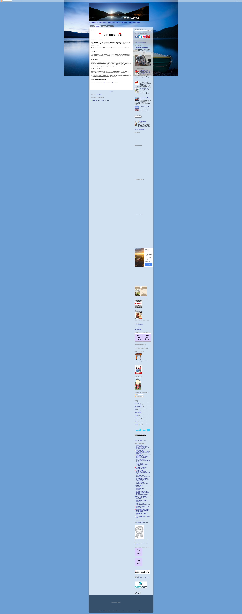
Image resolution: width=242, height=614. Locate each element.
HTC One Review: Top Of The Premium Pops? (141, 498)
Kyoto (136, 421)
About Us (98, 26)
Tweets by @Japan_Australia (140, 440)
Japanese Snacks (138, 419)
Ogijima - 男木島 (139, 485)
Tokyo (136, 407)
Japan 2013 (137, 403)
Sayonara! (138, 489)
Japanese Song (138, 425)
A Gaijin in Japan (139, 470)
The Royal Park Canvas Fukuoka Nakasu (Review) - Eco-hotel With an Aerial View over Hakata (142, 447)
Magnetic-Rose (138, 501)
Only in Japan (137, 418)
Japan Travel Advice (140, 459)
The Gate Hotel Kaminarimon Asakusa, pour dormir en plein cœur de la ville (143, 472)
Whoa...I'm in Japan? (140, 503)
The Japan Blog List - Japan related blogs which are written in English (142, 492)
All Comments (139, 396)
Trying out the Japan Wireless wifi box (143, 476)
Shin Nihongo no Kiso (144, 88)
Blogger (140, 610)
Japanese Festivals (138, 416)
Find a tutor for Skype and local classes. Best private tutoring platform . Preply (142, 510)
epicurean (132, 610)
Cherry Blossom (138, 422)
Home (92, 26)
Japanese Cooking (138, 404)
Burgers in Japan (138, 412)
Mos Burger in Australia (144, 81)
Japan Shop (110, 26)
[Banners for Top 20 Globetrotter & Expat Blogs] (143, 544)
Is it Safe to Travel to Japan (145, 106)
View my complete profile (140, 129)
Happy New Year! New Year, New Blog (143, 504)
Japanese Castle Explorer (141, 496)
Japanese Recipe (138, 410)
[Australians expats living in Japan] (141, 588)
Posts (137, 394)
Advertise (104, 26)
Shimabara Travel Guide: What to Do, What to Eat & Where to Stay (143, 457)
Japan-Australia (142, 121)
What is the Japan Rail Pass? (141, 47)
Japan (136, 401)
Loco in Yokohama (140, 482)
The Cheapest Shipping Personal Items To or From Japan (145, 98)
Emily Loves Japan (140, 488)
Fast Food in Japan (138, 406)
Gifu (135, 409)
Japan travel (137, 413)
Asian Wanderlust (139, 450)
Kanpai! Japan (139, 445)
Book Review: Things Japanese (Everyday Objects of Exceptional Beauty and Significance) (145, 72)
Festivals (136, 415)
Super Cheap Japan (140, 475)
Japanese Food (138, 424)
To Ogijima (138, 486)
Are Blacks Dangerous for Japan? (142, 483)
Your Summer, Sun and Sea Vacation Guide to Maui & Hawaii (142, 480)
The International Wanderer (142, 478)
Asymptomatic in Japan (140, 468)
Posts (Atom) (98, 94)
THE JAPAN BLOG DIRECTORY (142, 500)
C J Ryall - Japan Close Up (141, 467)
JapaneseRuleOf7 (139, 463)
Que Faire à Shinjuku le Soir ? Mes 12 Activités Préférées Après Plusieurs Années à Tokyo (143, 452)
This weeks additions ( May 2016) (142, 494)
